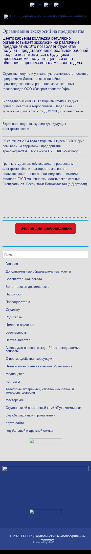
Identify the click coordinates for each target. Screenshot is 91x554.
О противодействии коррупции (29, 359)
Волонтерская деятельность (27, 287)
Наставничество (18, 340)
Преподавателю (18, 302)
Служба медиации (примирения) (30, 415)
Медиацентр (15, 374)
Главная (12, 264)
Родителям (14, 317)
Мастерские (15, 400)
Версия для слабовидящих (45, 228)
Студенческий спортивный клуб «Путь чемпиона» (44, 408)
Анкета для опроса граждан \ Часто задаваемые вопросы (43, 349)
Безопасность (16, 332)
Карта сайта (15, 423)
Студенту (13, 309)
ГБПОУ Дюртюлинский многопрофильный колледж (53, 537)
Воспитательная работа (24, 279)
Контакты (13, 381)
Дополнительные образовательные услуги (38, 271)
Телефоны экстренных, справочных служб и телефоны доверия (40, 390)
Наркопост (13, 294)
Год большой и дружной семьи (29, 430)
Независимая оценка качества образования (39, 366)
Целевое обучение (20, 325)
